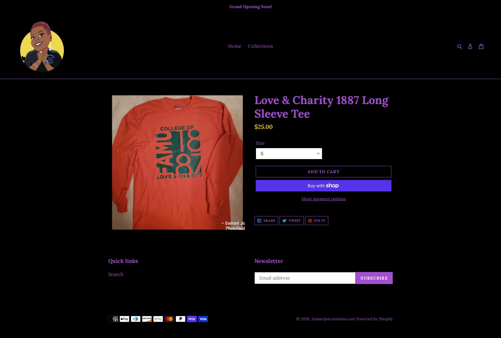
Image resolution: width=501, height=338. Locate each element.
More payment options (324, 198)
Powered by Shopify (374, 318)
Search (115, 274)
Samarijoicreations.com (333, 318)
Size (260, 143)
